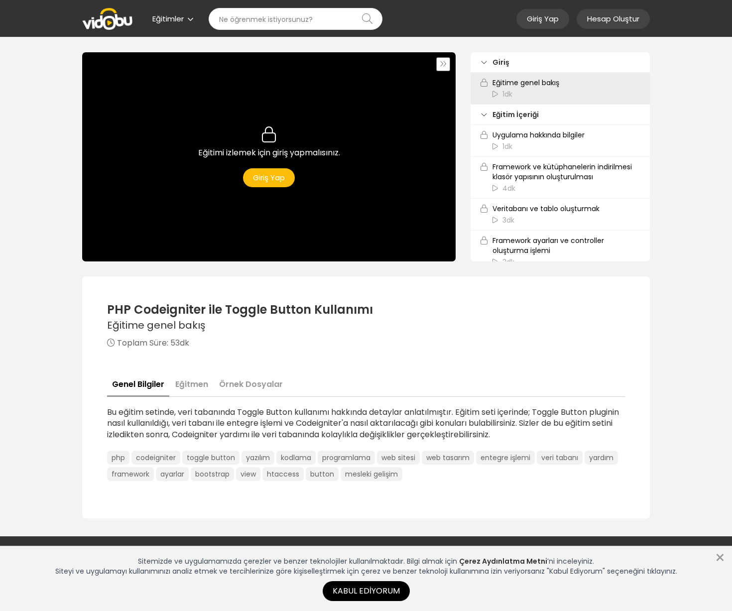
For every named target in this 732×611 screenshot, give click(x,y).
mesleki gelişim (371, 474)
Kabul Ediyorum (366, 591)
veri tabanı (559, 458)
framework (130, 474)
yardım (601, 458)
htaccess (283, 474)
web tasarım (448, 458)
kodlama (296, 458)
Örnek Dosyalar (251, 384)
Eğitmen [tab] (191, 384)
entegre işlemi (505, 458)
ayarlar (172, 474)
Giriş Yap (543, 18)
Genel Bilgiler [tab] (138, 384)
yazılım (258, 458)
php (118, 458)
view (248, 474)
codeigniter (156, 458)
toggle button (211, 458)
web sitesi (398, 458)
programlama (346, 458)
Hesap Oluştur (613, 18)
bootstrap (212, 474)
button (322, 474)
